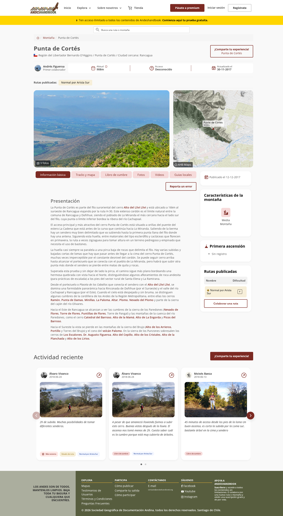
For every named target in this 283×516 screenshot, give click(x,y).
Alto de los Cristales (147, 334)
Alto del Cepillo (123, 334)
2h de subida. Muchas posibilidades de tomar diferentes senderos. (67, 424)
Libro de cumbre (116, 175)
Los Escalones (73, 334)
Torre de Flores (70, 313)
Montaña (48, 38)
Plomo (123, 300)
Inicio (67, 8)
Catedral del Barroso (97, 317)
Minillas (90, 300)
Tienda (138, 8)
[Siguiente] (250, 415)
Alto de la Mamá (123, 317)
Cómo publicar (124, 486)
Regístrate (239, 8)
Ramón (55, 300)
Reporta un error (181, 186)
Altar (114, 300)
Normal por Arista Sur (75, 82)
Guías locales (183, 175)
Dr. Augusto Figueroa (97, 334)
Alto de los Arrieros (158, 327)
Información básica (52, 175)
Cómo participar (125, 495)
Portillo (55, 331)
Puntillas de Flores (93, 313)
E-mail (152, 486)
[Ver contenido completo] (99, 375)
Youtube (190, 491)
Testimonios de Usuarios (91, 492)
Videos (159, 175)
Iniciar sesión (216, 7)
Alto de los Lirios (78, 338)
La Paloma (103, 300)
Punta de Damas (72, 300)
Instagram (190, 496)
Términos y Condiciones (96, 499)
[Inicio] (38, 38)
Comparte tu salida (127, 490)
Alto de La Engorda (148, 317)
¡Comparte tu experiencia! (231, 51)
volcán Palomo (112, 331)
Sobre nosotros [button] (107, 8)
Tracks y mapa (85, 175)
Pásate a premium (187, 8)
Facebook (189, 486)
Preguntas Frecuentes (95, 503)
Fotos (141, 175)
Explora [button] (82, 8)
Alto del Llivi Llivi (135, 207)
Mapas (85, 486)
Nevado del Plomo (141, 300)
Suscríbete (220, 487)
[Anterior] (36, 415)
